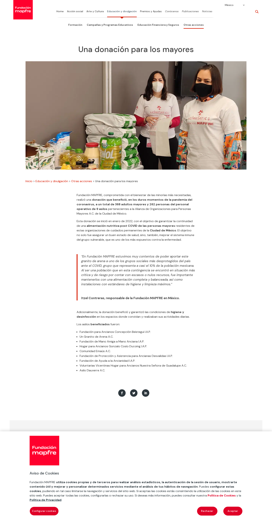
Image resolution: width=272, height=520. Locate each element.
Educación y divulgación (122, 11)
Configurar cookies (44, 511)
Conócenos (172, 11)
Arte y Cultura (95, 11)
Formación (75, 24)
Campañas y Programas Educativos (110, 24)
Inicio (29, 181)
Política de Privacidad (45, 500)
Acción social (75, 11)
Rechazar (207, 511)
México (229, 5)
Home (60, 11)
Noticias (207, 11)
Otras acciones (194, 24)
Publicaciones (190, 11)
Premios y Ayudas (151, 11)
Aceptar (233, 511)
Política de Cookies (222, 495)
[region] (136, 475)
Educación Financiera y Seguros (158, 24)
